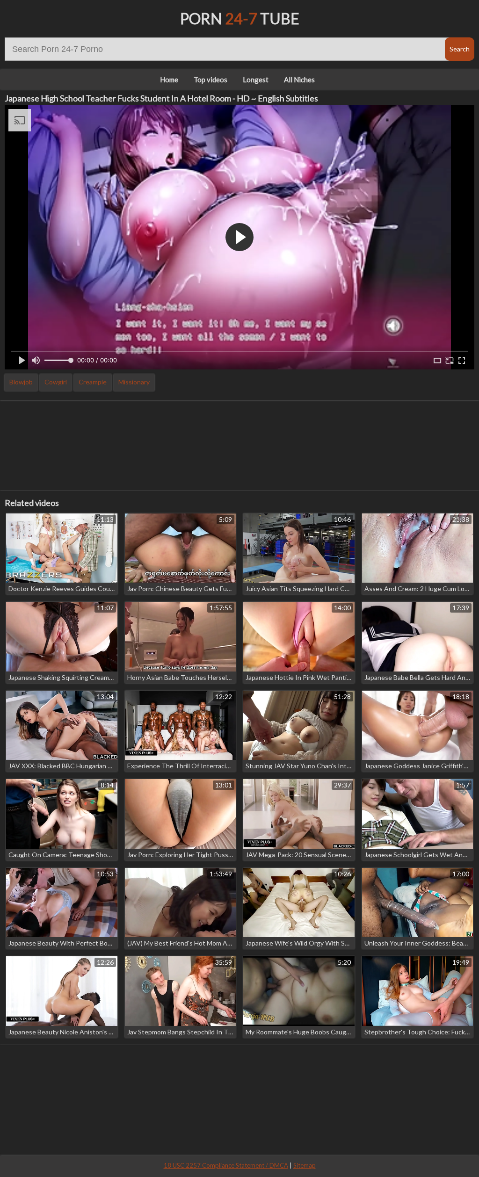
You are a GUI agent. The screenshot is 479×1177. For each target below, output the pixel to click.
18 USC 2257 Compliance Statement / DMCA (226, 1165)
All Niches (299, 79)
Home (169, 79)
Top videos (210, 79)
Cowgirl (55, 382)
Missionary (134, 382)
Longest (256, 79)
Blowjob (21, 382)
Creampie (93, 382)
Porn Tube (239, 18)
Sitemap (304, 1165)
